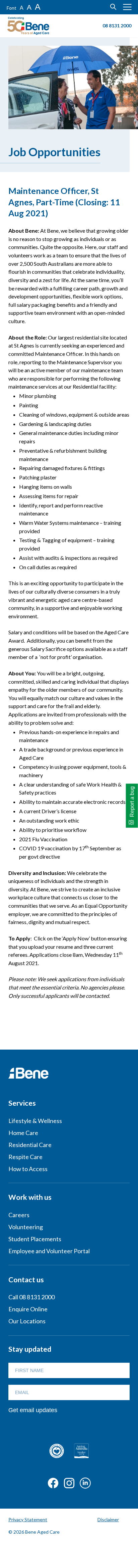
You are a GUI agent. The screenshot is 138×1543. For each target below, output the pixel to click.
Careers (18, 1215)
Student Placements (34, 1239)
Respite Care (25, 1156)
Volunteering (25, 1227)
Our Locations (27, 1321)
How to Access (28, 1168)
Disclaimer (108, 1519)
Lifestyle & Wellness (35, 1120)
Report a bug (132, 801)
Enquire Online (28, 1309)
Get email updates (32, 1410)
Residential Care (30, 1144)
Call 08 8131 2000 (31, 1297)
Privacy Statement (27, 1519)
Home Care (23, 1132)
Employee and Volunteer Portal (49, 1251)
